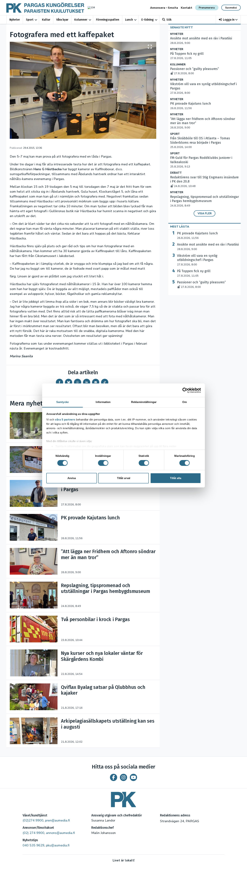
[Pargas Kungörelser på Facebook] (113, 777)
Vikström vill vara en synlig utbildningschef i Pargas (197, 260)
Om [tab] (184, 402)
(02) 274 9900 (33, 833)
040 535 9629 (33, 845)
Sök (168, 19)
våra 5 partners (65, 419)
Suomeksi (231, 7)
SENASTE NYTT (181, 27)
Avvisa (71, 478)
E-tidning (147, 19)
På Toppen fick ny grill (193, 273)
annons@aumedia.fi (60, 833)
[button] (228, 19)
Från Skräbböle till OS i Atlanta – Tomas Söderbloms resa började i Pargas (200, 142)
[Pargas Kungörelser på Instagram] (123, 777)
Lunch (129, 19)
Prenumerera (207, 7)
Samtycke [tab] (62, 402)
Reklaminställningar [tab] (144, 402)
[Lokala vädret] (89, 7)
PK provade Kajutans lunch (197, 235)
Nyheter (14, 19)
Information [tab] (103, 402)
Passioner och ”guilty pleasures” (201, 284)
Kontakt (186, 8)
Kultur (46, 19)
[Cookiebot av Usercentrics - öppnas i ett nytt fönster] (185, 390)
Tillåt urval (123, 478)
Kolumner (80, 19)
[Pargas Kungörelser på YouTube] (133, 777)
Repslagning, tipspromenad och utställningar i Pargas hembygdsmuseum (204, 201)
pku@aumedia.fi (57, 845)
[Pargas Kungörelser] (123, 798)
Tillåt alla (175, 478)
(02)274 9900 (33, 820)
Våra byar (62, 19)
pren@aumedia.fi (57, 820)
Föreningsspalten (107, 19)
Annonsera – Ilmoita (164, 8)
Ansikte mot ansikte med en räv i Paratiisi (208, 247)
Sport (29, 19)
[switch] (103, 463)
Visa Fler (205, 213)
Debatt (176, 173)
